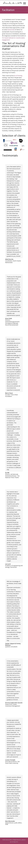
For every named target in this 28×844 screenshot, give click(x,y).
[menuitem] (20, 3)
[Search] (20, 3)
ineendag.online (14, 841)
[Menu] (24, 3)
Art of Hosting (18, 75)
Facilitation (8, 10)
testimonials (10, 30)
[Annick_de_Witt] (11, 3)
